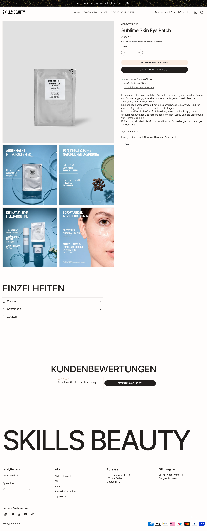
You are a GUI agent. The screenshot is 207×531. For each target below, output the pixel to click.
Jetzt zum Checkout (154, 69)
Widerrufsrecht (63, 476)
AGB (57, 481)
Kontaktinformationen (66, 491)
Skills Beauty (15, 524)
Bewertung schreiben (130, 383)
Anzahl (124, 46)
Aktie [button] (127, 144)
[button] (188, 12)
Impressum (61, 496)
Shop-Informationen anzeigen (139, 87)
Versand (133, 41)
